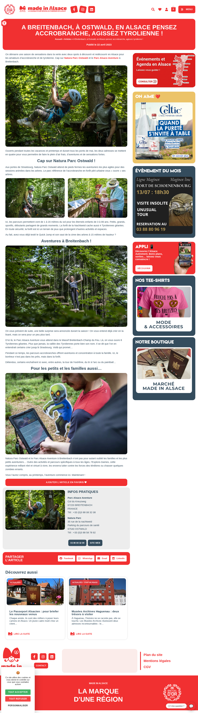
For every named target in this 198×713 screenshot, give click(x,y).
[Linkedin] (91, 9)
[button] (4, 23)
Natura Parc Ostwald (76, 58)
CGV (147, 667)
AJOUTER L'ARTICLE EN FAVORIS (65, 482)
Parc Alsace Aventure (106, 58)
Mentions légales (157, 661)
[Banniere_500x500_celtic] (164, 158)
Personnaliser (18, 705)
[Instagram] (83, 9)
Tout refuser (18, 699)
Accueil (58, 39)
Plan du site (153, 655)
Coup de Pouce (91, 582)
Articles (67, 39)
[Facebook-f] (74, 9)
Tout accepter (18, 692)
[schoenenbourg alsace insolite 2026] (164, 233)
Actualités (15, 582)
